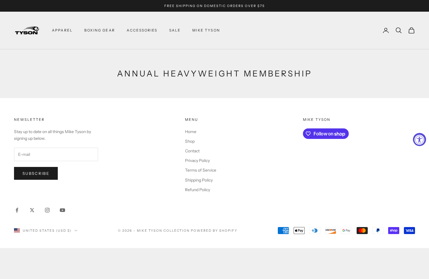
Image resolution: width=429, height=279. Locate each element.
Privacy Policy (197, 160)
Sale (175, 30)
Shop (190, 141)
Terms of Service (200, 170)
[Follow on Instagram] (47, 210)
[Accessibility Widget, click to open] (419, 139)
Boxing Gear (99, 30)
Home (190, 131)
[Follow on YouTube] (62, 210)
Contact (192, 151)
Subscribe (35, 173)
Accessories (142, 30)
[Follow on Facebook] (17, 210)
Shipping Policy (199, 180)
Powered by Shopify (214, 231)
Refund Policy (197, 189)
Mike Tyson (206, 30)
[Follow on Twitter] (32, 210)
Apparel (62, 30)
